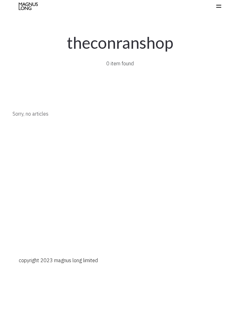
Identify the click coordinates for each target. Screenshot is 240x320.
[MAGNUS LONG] (28, 6)
